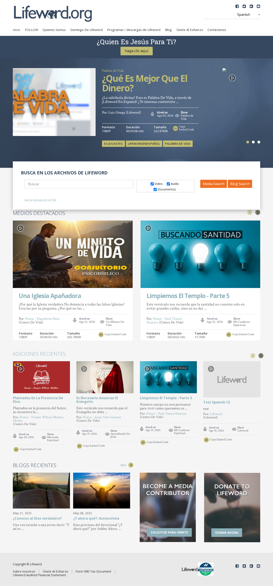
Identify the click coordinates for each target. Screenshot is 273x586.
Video (158, 184)
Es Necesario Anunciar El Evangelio (97, 400)
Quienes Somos (54, 30)
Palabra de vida (215, 134)
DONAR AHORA (226, 532)
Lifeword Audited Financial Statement (39, 575)
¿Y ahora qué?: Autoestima (96, 519)
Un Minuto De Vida (115, 323)
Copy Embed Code (224, 119)
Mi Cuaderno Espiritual (241, 323)
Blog (168, 30)
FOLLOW (31, 30)
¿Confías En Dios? (175, 79)
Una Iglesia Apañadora (50, 296)
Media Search (213, 183)
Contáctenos (217, 30)
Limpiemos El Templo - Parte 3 (166, 398)
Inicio (16, 30)
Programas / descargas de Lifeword (133, 30)
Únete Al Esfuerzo (189, 30)
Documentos (166, 189)
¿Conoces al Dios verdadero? (37, 519)
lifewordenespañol (182, 134)
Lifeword (242, 431)
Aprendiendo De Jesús (120, 435)
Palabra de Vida (150, 70)
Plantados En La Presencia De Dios (38, 400)
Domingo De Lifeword (86, 30)
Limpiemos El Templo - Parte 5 (188, 296)
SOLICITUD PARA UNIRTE (169, 532)
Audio (174, 184)
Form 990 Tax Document (93, 571)
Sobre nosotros (24, 571)
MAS (123, 465)
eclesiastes (151, 134)
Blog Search (240, 183)
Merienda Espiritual (52, 438)
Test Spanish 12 (216, 402)
